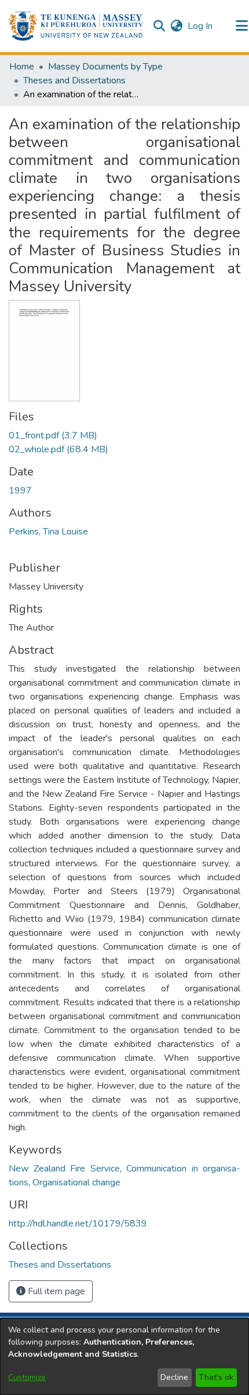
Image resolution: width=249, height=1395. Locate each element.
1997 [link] (20, 490)
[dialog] (124, 1356)
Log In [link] (201, 26)
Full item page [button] (55, 1291)
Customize (27, 1377)
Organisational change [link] (76, 1182)
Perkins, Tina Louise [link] (48, 531)
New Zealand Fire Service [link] (64, 1168)
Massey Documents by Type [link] (105, 66)
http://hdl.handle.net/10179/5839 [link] (78, 1223)
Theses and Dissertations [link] (74, 80)
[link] (53, 435)
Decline (174, 1377)
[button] (75, 26)
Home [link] (21, 66)
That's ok (216, 1377)
